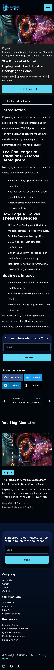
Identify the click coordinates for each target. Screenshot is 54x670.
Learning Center (18, 52)
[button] (48, 7)
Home (5, 52)
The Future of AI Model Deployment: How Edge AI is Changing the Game (22, 66)
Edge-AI (6, 48)
